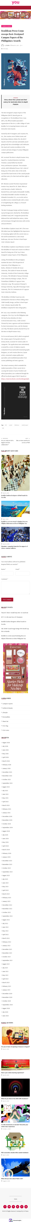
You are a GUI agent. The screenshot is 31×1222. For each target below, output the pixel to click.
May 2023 (5, 886)
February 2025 (6, 809)
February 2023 (6, 897)
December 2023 (7, 861)
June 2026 (5, 750)
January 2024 (6, 857)
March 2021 (6, 982)
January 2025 (6, 813)
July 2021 (5, 968)
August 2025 (6, 787)
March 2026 (6, 761)
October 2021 (6, 957)
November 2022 (7, 909)
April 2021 (5, 979)
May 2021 (5, 975)
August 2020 (6, 1008)
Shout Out (5, 721)
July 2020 (5, 1012)
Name (3, 569)
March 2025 (6, 805)
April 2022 (5, 934)
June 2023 (5, 883)
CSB (6, 425)
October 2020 (6, 1001)
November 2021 (7, 953)
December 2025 (7, 772)
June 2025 (5, 794)
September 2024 (7, 827)
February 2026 (6, 765)
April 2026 (5, 757)
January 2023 (6, 901)
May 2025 (5, 798)
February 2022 (6, 942)
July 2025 (5, 790)
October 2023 (6, 868)
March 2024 (6, 850)
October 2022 (6, 912)
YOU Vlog (5, 726)
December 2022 (7, 905)
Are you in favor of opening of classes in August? (15, 1046)
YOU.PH (8, 45)
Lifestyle (5, 712)
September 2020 (7, 1005)
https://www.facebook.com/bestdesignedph (15, 379)
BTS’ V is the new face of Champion (11, 617)
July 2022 (5, 923)
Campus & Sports (6, 26)
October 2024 (6, 824)
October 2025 (6, 779)
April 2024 (5, 846)
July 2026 (5, 746)
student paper (25, 425)
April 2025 (5, 802)
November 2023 (7, 864)
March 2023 (6, 894)
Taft (3, 428)
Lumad (10, 425)
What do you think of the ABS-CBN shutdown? (14, 1098)
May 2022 (5, 931)
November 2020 (7, 997)
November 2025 (7, 776)
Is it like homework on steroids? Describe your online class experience (14, 1125)
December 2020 (7, 993)
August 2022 (6, 920)
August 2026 (6, 742)
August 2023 (6, 875)
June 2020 (5, 1016)
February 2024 (6, 853)
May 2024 (5, 842)
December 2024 (7, 816)
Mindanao (17, 425)
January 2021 (6, 990)
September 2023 (7, 872)
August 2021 (6, 964)
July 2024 (5, 835)
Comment (4, 579)
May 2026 (5, 754)
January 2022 (6, 945)
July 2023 (5, 879)
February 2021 (6, 986)
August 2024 (6, 831)
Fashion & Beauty (7, 708)
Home (15, 1199)
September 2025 (7, 783)
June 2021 (5, 971)
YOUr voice (5, 730)
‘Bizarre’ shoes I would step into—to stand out (14, 613)
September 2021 (7, 960)
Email (18, 569)
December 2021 (7, 949)
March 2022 (6, 938)
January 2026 (6, 768)
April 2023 (5, 890)
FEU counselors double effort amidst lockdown (14, 1152)
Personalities (6, 717)
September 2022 (7, 916)
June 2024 (5, 838)
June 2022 (5, 927)
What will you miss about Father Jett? (12, 1178)
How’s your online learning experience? (12, 1072)
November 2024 (7, 820)
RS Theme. (26, 1211)
